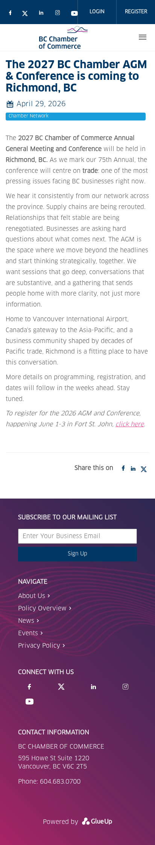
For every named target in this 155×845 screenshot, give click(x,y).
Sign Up (77, 554)
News (26, 621)
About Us (31, 596)
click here (129, 424)
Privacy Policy (39, 646)
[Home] (63, 37)
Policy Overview (42, 609)
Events (28, 633)
